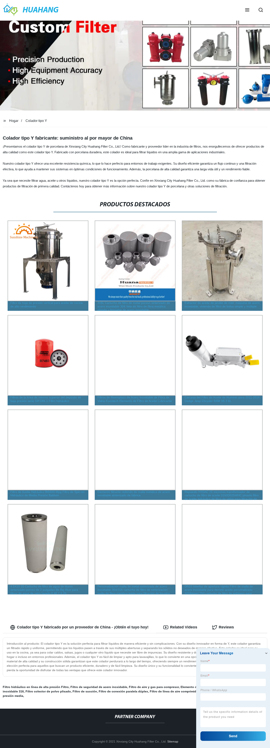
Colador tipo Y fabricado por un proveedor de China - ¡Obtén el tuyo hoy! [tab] (82, 627)
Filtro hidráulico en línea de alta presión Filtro (36, 687)
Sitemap (172, 741)
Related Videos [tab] (183, 627)
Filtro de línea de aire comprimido (174, 691)
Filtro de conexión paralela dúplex (123, 691)
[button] (247, 10)
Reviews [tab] (226, 627)
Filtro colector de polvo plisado (48, 691)
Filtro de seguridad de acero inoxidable (98, 687)
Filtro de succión (85, 691)
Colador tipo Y (36, 121)
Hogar (13, 121)
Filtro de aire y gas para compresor (154, 687)
